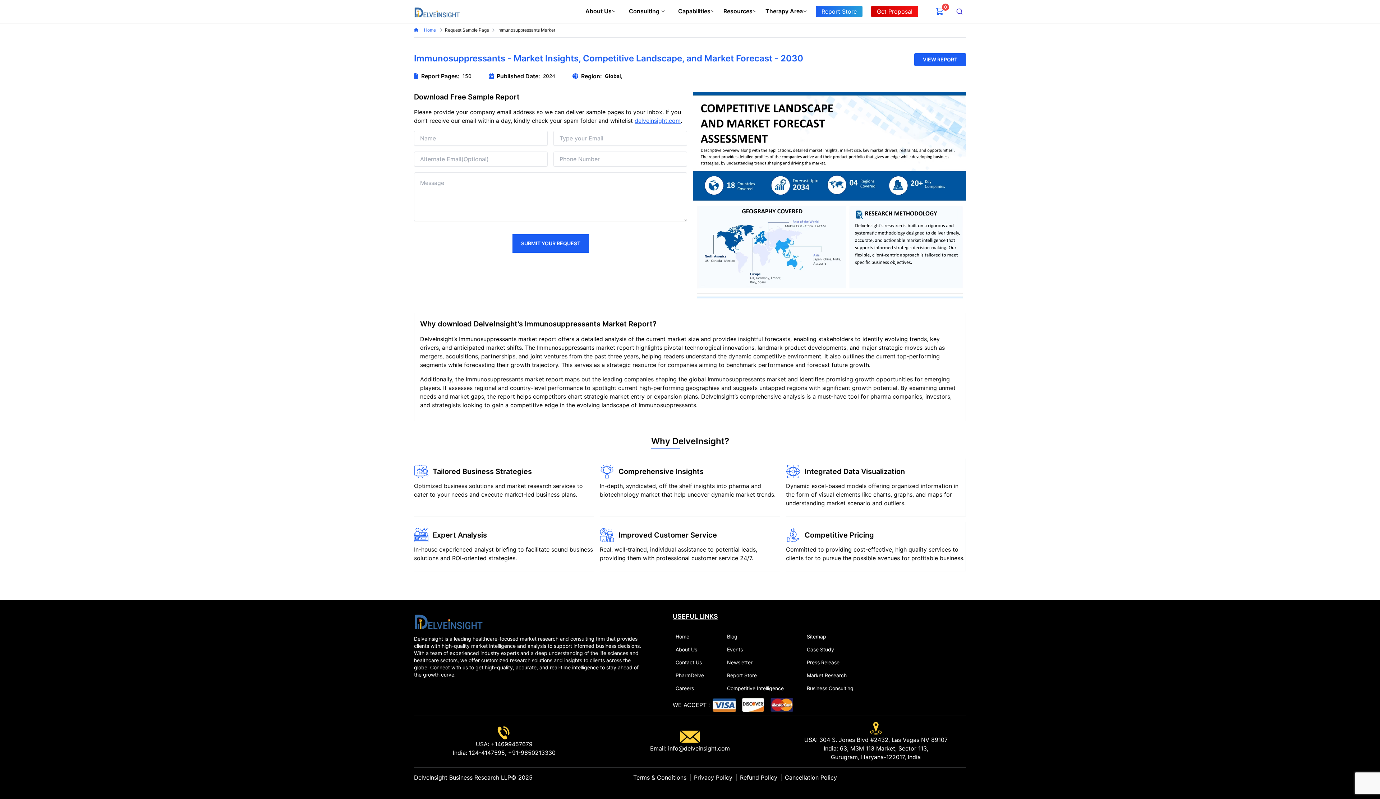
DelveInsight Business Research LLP (462, 777)
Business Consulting (830, 688)
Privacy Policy (713, 777)
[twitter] (946, 777)
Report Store (742, 675)
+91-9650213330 (531, 752)
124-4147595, (486, 752)
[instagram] (963, 777)
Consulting (644, 11)
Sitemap (816, 636)
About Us (598, 11)
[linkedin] (940, 777)
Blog (732, 636)
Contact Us (689, 662)
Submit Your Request (550, 243)
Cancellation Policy (811, 777)
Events (735, 649)
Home (430, 30)
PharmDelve (690, 675)
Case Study (820, 649)
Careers (685, 688)
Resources (738, 11)
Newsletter (740, 662)
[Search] (959, 11)
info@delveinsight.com (698, 748)
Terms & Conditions (659, 777)
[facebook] (951, 777)
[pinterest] (957, 777)
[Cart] (939, 11)
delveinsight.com (658, 120)
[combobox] (959, 11)
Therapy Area (784, 11)
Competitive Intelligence (755, 688)
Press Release (823, 662)
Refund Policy (758, 777)
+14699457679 (511, 744)
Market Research (827, 675)
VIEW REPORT (940, 59)
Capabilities (694, 11)
